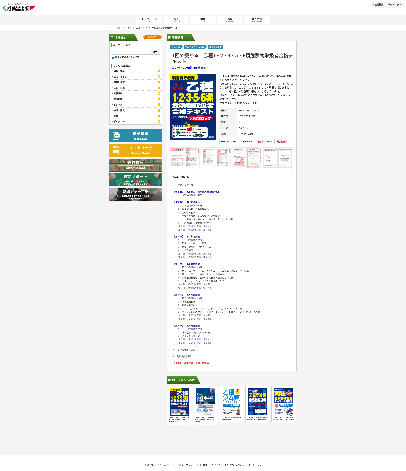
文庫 (116, 115)
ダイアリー (119, 121)
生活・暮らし (120, 76)
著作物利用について (234, 465)
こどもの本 (119, 87)
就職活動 (118, 93)
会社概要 (379, 4)
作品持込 (216, 465)
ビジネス (118, 104)
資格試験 (118, 99)
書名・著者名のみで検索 (126, 57)
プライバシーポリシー (184, 465)
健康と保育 (119, 82)
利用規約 (164, 465)
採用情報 (203, 465)
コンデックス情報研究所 (186, 68)
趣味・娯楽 (119, 71)
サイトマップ (394, 4)
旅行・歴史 (119, 110)
